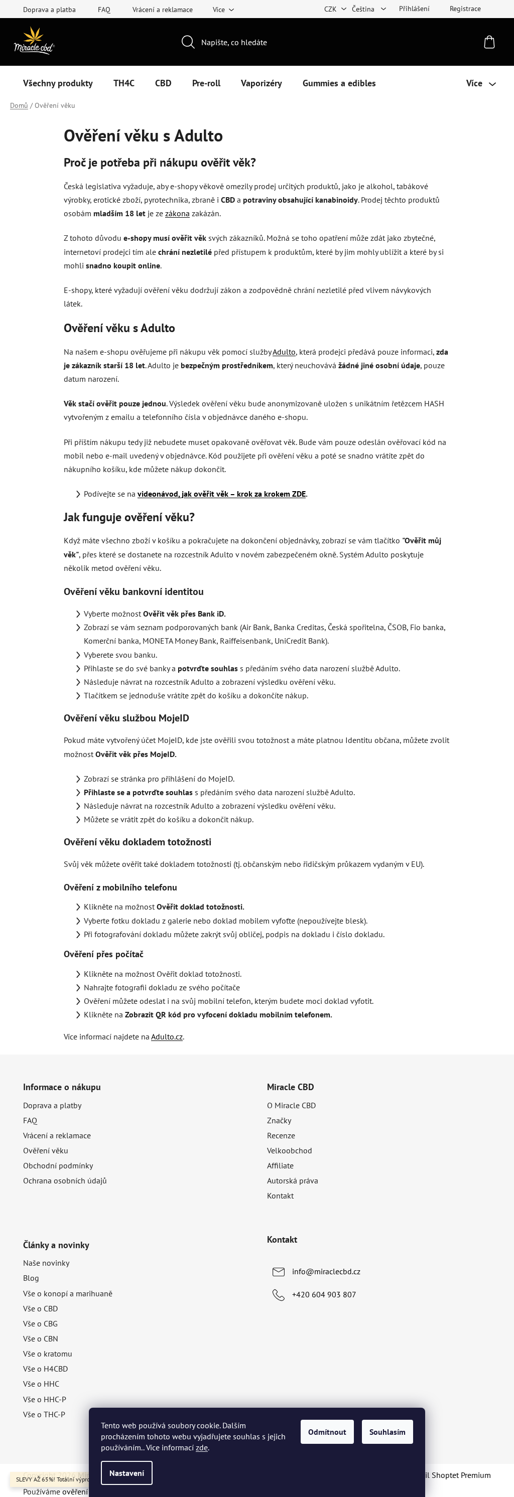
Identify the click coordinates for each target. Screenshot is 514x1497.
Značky (279, 1120)
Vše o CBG (40, 1323)
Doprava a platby (52, 1105)
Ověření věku (45, 1150)
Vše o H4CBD (45, 1369)
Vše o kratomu (47, 1354)
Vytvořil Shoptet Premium (447, 1475)
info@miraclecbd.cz (326, 1271)
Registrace (465, 8)
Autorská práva (292, 1180)
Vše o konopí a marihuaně (67, 1293)
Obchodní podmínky (58, 1165)
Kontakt (280, 1195)
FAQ (104, 9)
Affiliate (280, 1165)
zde (202, 1447)
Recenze (281, 1135)
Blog (31, 1278)
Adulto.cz (167, 1036)
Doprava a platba (49, 9)
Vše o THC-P (44, 1414)
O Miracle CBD (291, 1105)
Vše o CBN (40, 1338)
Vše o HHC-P (44, 1399)
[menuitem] (58, 83)
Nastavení (126, 1473)
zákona (177, 213)
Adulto (284, 352)
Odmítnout (327, 1432)
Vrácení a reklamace (163, 9)
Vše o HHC (41, 1384)
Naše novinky (46, 1263)
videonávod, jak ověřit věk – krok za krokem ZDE (222, 494)
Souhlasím (387, 1432)
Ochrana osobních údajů (65, 1180)
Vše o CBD (40, 1308)
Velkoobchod (289, 1150)
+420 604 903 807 (324, 1294)
